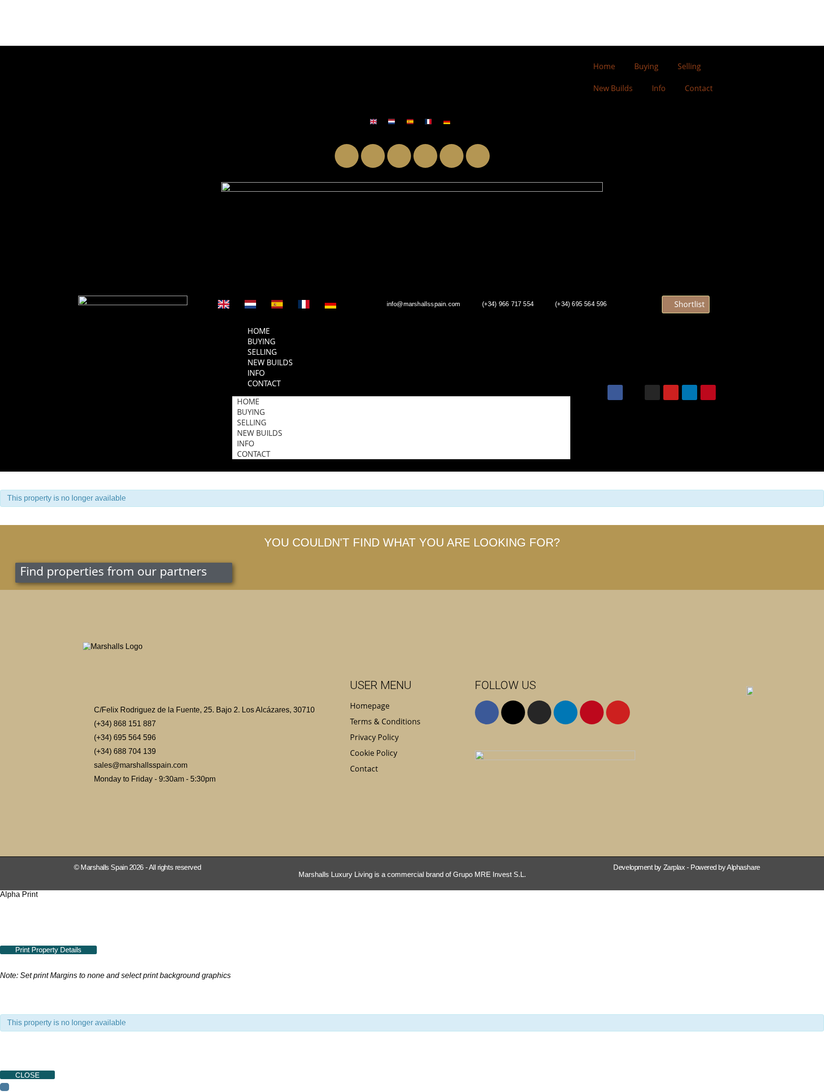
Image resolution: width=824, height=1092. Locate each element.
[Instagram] (399, 156)
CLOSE (27, 1075)
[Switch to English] (375, 121)
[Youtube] (425, 156)
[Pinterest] (478, 156)
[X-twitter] (373, 156)
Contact (699, 88)
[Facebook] (347, 156)
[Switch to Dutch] (393, 121)
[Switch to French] (430, 121)
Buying (646, 66)
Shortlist (688, 304)
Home (604, 66)
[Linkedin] (452, 156)
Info (659, 88)
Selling (689, 66)
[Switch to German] (448, 121)
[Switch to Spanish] (412, 121)
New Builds (613, 88)
